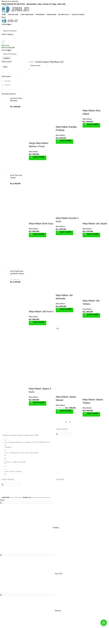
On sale (7, 81)
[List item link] (27, 458)
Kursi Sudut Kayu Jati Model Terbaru (17, 272)
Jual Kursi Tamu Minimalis (16, 99)
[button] (103, 623)
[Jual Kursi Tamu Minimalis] (5, 134)
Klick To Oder (38, 157)
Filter (5, 67)
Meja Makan (33, 151)
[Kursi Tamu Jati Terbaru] (5, 220)
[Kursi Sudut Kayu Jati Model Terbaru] (5, 333)
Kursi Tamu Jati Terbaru (16, 176)
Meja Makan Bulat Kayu (41, 223)
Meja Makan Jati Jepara (95, 223)
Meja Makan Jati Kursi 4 (41, 311)
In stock (7, 85)
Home (31, 62)
